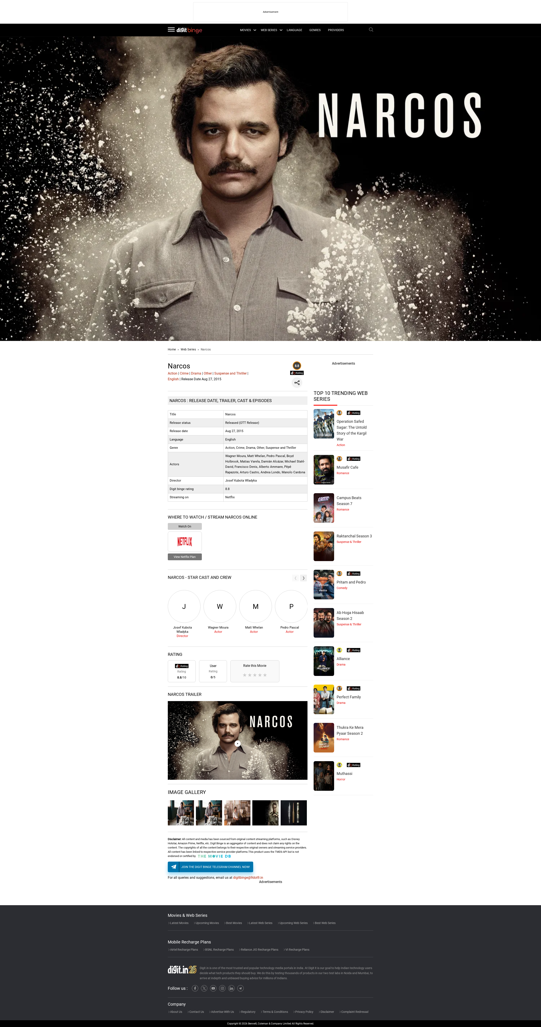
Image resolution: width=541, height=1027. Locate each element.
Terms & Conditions (275, 1011)
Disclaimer (327, 1011)
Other (208, 373)
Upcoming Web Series (293, 923)
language (294, 30)
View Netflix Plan (185, 557)
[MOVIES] (255, 30)
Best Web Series (325, 923)
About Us (175, 1011)
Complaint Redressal (354, 1011)
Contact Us (196, 1011)
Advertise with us (222, 1011)
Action (172, 373)
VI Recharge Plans (297, 949)
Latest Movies (179, 923)
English (173, 379)
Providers (336, 30)
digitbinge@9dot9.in (248, 878)
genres (315, 30)
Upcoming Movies (207, 923)
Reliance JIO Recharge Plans (259, 949)
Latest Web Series (260, 923)
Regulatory (247, 1011)
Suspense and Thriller (230, 373)
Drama (196, 373)
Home (172, 349)
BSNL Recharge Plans (219, 949)
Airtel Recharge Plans (183, 949)
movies (245, 30)
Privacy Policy (304, 1011)
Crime (184, 373)
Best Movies (233, 923)
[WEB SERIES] (281, 30)
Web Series (269, 30)
